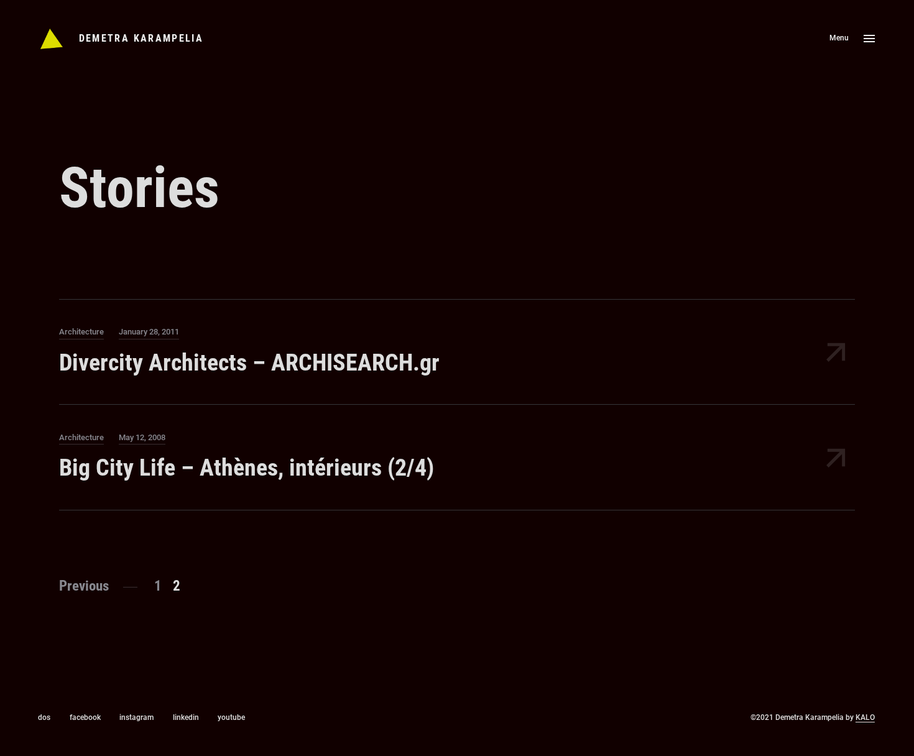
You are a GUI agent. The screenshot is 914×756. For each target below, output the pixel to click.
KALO (865, 717)
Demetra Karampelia (141, 38)
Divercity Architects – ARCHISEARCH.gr (249, 362)
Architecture (81, 331)
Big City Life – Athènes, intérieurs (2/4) (246, 467)
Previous (84, 586)
